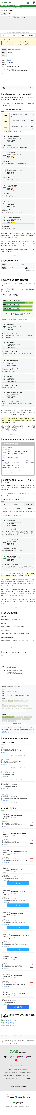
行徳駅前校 (5, 839)
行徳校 (4, 897)
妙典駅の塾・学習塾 (8, 1025)
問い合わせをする (6, 732)
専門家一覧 (14, 1072)
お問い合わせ (15, 1078)
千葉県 (6, 7)
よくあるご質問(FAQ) (25, 1078)
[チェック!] (32, 824)
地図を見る (5, 752)
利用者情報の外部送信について (23, 1075)
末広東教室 (4, 771)
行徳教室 (4, 941)
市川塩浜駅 (14, 7)
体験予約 (18, 1007)
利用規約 (29, 1072)
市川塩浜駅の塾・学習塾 (9, 1020)
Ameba (12, 1097)
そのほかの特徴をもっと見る (18, 711)
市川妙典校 (5, 981)
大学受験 (21, 1056)
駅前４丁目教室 (5, 759)
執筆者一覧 (7, 1072)
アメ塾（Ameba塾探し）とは (20, 1066)
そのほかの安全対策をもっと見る (18, 723)
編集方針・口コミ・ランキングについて (18, 1069)
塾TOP (2, 7)
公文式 (9, 60)
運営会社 (8, 1078)
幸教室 (3, 747)
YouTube (19, 1060)
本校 (3, 999)
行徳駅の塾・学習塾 (8, 1023)
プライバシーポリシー (9, 1075)
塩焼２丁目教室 (5, 783)
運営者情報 (22, 1072)
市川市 (10, 7)
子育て (29, 1056)
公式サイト (18, 883)
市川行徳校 (5, 821)
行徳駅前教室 (4, 795)
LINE (13, 1056)
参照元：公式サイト (30, 460)
